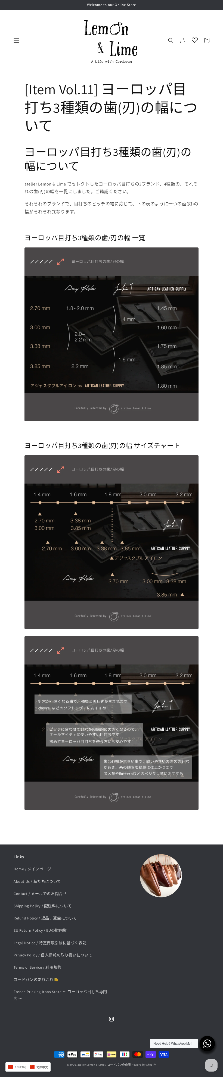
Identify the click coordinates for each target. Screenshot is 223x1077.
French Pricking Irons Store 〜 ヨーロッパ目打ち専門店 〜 (60, 995)
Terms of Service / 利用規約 (37, 967)
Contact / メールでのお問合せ (40, 893)
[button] (16, 40)
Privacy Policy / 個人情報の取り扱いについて (53, 955)
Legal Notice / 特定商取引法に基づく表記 (50, 942)
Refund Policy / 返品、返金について (45, 918)
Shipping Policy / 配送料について (43, 905)
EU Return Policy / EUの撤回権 (40, 930)
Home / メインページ (32, 868)
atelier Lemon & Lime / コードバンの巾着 (104, 1064)
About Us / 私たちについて (37, 881)
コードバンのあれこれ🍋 (36, 979)
